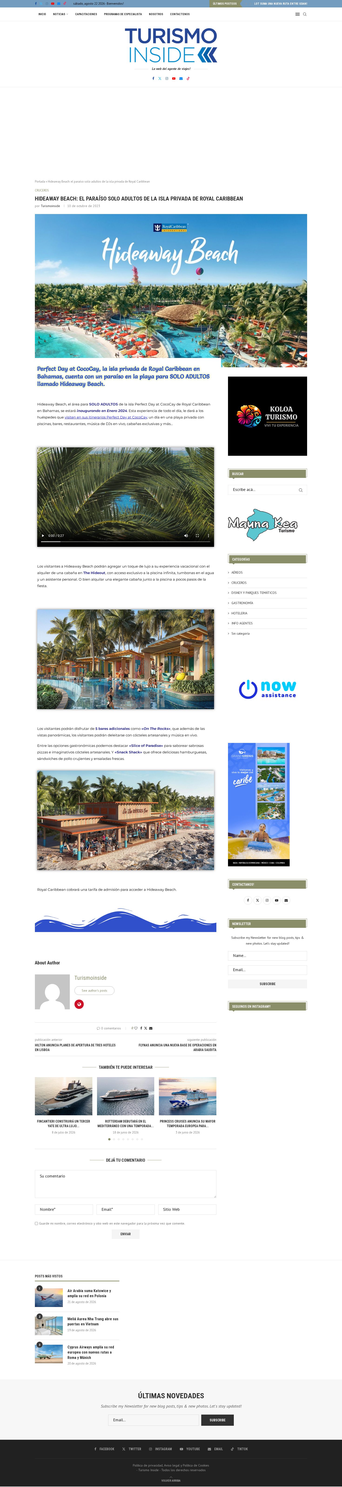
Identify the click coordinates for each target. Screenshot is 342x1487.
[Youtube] (52, 3)
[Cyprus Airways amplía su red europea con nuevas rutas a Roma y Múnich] (49, 1354)
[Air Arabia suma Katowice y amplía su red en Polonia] (49, 1297)
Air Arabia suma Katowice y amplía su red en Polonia (89, 1293)
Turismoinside (50, 206)
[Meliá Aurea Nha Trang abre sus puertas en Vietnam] (49, 1326)
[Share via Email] (150, 1028)
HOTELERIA (239, 613)
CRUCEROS (239, 583)
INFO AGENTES (242, 623)
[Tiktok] (64, 3)
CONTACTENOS (180, 14)
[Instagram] (47, 3)
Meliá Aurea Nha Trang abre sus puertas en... (285, 3)
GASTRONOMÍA (242, 603)
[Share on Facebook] (141, 1028)
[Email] (58, 3)
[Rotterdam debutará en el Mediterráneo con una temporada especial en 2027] (125, 1096)
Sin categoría (240, 633)
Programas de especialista (123, 14)
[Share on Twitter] (145, 1028)
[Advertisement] (171, 134)
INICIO (42, 14)
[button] (246, 3)
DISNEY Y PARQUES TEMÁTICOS (254, 593)
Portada (40, 182)
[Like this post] (135, 1028)
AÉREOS (237, 572)
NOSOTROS (156, 14)
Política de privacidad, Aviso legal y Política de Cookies (171, 1465)
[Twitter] (41, 3)
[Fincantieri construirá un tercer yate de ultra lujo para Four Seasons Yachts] (63, 1096)
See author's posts (94, 990)
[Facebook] (36, 3)
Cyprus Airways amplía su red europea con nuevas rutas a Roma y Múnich (90, 1352)
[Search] (304, 14)
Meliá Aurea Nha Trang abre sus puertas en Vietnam (92, 1321)
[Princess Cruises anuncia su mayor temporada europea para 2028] (187, 1096)
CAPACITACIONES (86, 14)
